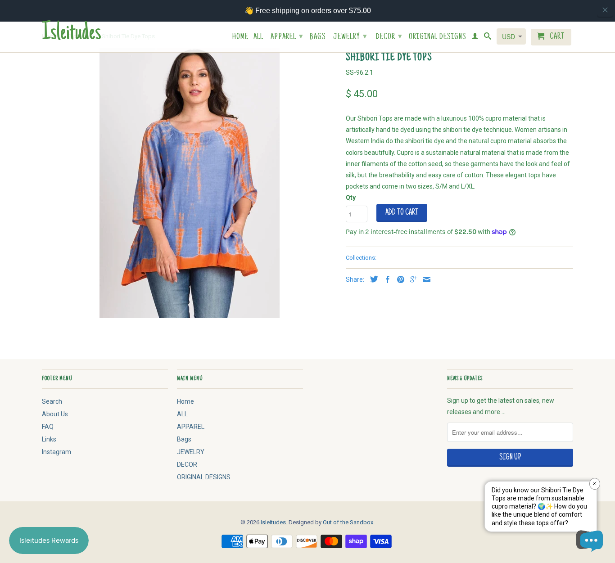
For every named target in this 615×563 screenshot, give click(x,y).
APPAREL (287, 37)
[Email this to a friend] (424, 279)
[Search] (488, 37)
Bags (318, 37)
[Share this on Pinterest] (398, 279)
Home (240, 37)
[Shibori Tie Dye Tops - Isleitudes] (189, 183)
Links (49, 439)
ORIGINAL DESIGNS (437, 37)
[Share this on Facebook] (385, 279)
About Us (55, 414)
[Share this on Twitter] (372, 279)
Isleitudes (71, 34)
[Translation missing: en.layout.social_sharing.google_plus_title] (411, 279)
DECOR (389, 37)
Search (52, 401)
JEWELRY (350, 37)
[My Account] (475, 37)
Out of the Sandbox (348, 522)
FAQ (48, 426)
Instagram (56, 451)
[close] (605, 10)
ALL (258, 37)
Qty (351, 197)
